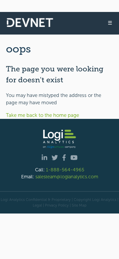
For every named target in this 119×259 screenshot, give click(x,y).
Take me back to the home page (42, 115)
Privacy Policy (57, 205)
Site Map (79, 205)
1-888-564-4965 (65, 170)
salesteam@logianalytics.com (66, 177)
